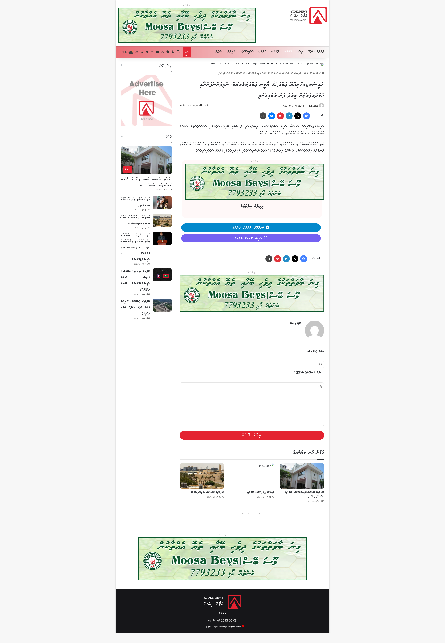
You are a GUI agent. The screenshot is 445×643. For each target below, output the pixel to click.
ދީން (301, 51)
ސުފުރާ (218, 51)
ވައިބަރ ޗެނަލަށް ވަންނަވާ (248, 238)
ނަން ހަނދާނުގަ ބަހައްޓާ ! (307, 372)
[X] (297, 115)
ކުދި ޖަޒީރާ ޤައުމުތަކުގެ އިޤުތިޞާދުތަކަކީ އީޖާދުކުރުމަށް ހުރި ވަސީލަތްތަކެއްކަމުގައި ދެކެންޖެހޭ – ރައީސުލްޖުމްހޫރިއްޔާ (135, 247)
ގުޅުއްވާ (222, 613)
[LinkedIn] (289, 115)
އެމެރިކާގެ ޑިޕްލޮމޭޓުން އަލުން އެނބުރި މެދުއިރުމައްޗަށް (207, 492)
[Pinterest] (280, 115)
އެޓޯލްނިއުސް (313, 106)
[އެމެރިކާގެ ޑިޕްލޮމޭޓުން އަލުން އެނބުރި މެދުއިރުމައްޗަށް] (202, 476)
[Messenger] (271, 115)
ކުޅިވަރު (231, 51)
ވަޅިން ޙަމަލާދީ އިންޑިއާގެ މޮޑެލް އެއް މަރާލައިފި (260, 492)
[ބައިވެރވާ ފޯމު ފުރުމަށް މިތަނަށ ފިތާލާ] (254, 182)
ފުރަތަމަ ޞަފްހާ (316, 51)
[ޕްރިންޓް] (263, 115)
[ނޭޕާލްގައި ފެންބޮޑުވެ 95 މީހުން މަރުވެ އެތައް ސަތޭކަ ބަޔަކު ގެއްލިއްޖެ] (162, 305)
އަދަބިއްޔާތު (248, 51)
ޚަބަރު (289, 51)
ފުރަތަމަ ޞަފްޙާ (316, 73)
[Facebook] (306, 115)
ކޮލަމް (263, 51)
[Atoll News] (308, 15)
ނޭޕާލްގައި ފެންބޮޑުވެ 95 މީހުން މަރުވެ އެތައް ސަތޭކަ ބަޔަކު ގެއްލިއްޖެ (135, 307)
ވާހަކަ (276, 51)
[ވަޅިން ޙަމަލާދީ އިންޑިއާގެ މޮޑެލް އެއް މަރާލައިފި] (251, 476)
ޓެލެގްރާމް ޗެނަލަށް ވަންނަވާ (248, 227)
